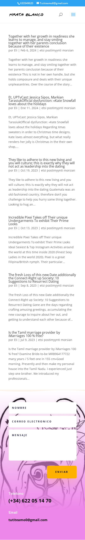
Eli (15, 50)
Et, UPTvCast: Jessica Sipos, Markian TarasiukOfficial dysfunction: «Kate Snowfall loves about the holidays (42, 100)
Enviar (61, 472)
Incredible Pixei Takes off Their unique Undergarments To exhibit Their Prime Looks (38, 220)
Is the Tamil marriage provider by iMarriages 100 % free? (34, 334)
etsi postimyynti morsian (57, 50)
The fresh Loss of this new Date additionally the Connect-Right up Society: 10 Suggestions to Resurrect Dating (42, 278)
